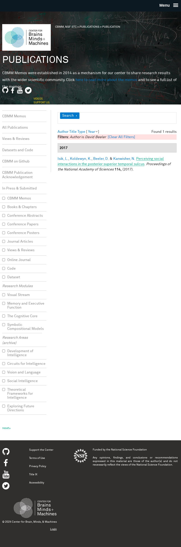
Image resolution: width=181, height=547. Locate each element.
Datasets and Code (17, 150)
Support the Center (41, 450)
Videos (38, 99)
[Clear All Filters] (121, 137)
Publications (89, 26)
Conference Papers (22, 224)
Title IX (33, 474)
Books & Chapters (22, 207)
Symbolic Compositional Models (25, 327)
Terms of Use (37, 458)
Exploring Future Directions (20, 408)
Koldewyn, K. (80, 158)
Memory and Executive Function (25, 305)
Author (63, 131)
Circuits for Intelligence (26, 363)
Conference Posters (23, 233)
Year (91, 131)
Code (11, 268)
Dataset (13, 277)
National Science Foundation (129, 449)
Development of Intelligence (20, 353)
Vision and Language (24, 372)
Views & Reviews (15, 139)
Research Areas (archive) (15, 340)
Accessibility (36, 482)
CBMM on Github (16, 161)
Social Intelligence (22, 381)
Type (81, 131)
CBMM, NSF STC (66, 26)
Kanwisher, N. (124, 158)
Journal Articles (20, 241)
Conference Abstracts (25, 215)
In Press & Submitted (19, 188)
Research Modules (17, 286)
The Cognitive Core (22, 316)
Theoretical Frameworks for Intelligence (20, 393)
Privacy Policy (37, 466)
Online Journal (19, 260)
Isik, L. (63, 158)
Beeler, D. (101, 158)
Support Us (42, 102)
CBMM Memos (14, 116)
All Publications (15, 127)
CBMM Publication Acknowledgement (17, 175)
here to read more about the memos (106, 80)
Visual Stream (18, 295)
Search (68, 115)
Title (73, 131)
